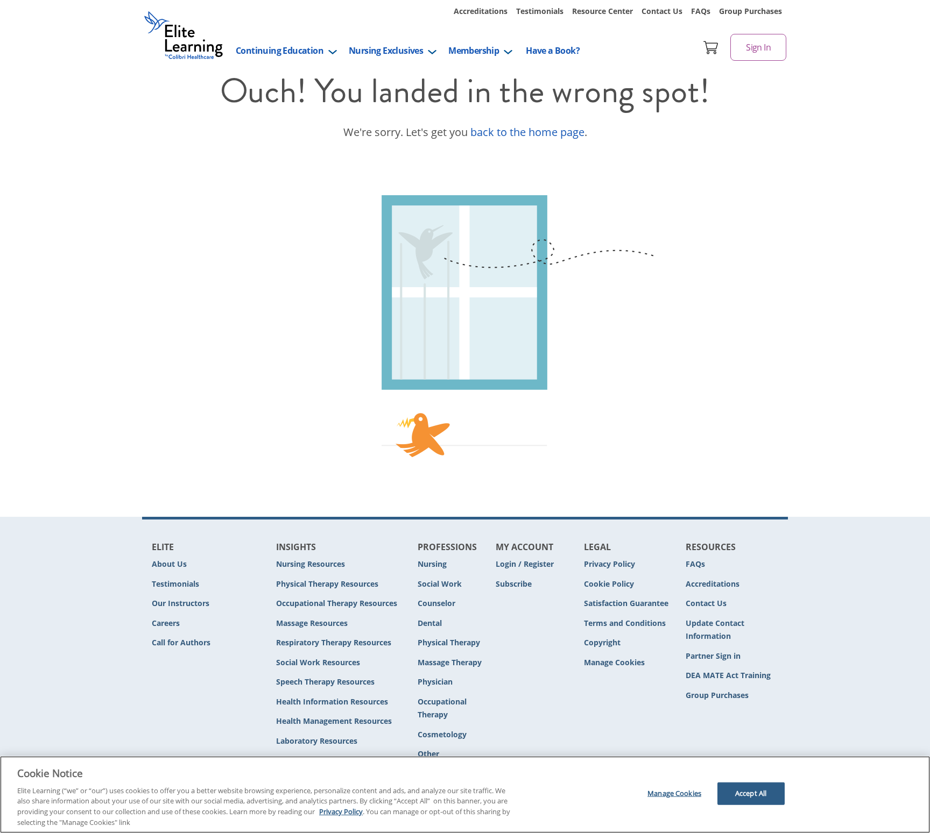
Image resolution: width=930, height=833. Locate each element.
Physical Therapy (449, 642)
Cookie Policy (609, 584)
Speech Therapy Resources (325, 682)
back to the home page (527, 132)
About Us (169, 564)
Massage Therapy (450, 662)
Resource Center (602, 11)
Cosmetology (442, 734)
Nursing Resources (310, 564)
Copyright (602, 642)
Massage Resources (312, 623)
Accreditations (481, 11)
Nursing (432, 564)
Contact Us (662, 11)
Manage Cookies (614, 663)
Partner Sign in (713, 656)
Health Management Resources (334, 721)
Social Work (440, 584)
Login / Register (525, 564)
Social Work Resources (318, 662)
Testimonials (539, 11)
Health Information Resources (332, 701)
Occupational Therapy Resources (336, 603)
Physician (435, 682)
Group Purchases (750, 11)
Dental (430, 623)
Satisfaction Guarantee (626, 603)
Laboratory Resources (316, 741)
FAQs (700, 11)
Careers (166, 623)
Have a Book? (553, 50)
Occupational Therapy (442, 708)
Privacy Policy (609, 564)
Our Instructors (180, 603)
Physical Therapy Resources (327, 584)
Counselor (436, 603)
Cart (711, 47)
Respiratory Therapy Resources (333, 642)
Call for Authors (181, 642)
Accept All (750, 793)
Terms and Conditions (625, 623)
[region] (465, 794)
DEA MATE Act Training (728, 675)
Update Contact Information (715, 630)
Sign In (758, 47)
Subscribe (514, 584)
